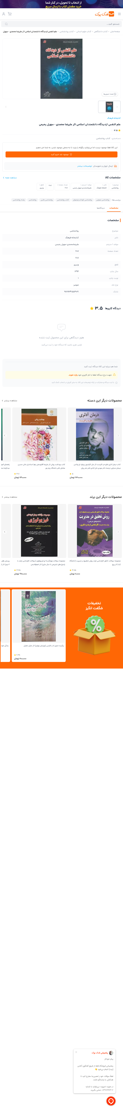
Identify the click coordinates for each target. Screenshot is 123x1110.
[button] (5, 435)
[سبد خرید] (9, 14)
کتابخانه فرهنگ (114, 118)
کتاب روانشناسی (103, 138)
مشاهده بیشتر (10, 400)
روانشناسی (32, 200)
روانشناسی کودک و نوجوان (82, 200)
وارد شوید (73, 374)
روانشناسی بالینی (47, 200)
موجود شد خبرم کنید (60, 154)
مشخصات (113, 208)
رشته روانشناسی (19, 200)
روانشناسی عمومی (102, 200)
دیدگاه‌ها (101, 208)
